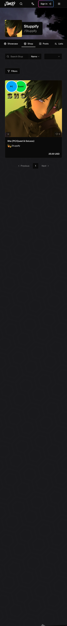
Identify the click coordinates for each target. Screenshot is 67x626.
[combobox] (53, 56)
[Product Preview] (8, 134)
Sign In (44, 3)
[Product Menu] (58, 83)
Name (34, 56)
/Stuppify (30, 31)
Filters (14, 71)
